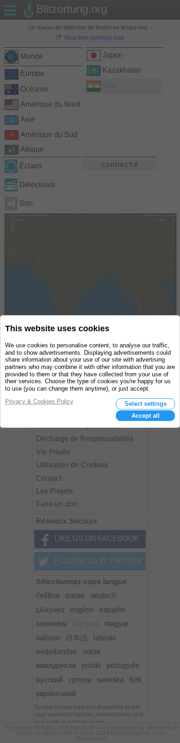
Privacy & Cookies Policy (39, 401)
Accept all (146, 415)
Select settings (146, 403)
